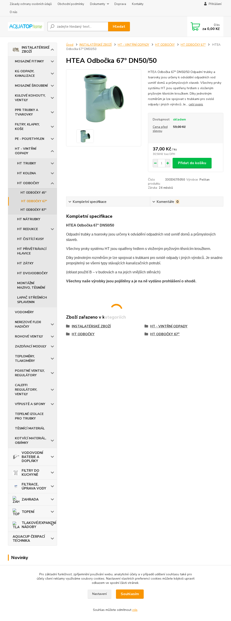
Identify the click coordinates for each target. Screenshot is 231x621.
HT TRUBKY (26, 163)
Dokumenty (97, 4)
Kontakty (137, 4)
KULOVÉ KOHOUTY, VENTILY (30, 97)
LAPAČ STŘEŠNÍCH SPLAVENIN (32, 299)
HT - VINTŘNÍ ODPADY (25, 151)
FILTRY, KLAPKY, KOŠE (27, 126)
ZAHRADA (30, 499)
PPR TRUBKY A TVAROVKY (26, 112)
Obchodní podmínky (71, 4)
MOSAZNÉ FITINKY (29, 61)
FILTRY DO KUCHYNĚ (30, 472)
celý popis (196, 104)
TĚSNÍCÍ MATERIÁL (30, 428)
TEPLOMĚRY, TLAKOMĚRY (25, 358)
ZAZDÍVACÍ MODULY (30, 346)
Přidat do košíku (192, 163)
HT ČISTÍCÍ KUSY (30, 239)
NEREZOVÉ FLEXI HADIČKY (28, 324)
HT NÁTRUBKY (28, 219)
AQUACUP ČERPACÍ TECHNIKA (29, 538)
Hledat (119, 26)
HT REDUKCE (27, 229)
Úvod (69, 45)
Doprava (120, 4)
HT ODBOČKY (28, 183)
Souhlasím (130, 594)
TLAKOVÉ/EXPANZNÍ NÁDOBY (39, 525)
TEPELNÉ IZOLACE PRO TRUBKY (29, 416)
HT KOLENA (26, 173)
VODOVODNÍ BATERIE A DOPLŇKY (32, 457)
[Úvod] (26, 26)
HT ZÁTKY (25, 263)
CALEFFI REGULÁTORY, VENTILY (26, 389)
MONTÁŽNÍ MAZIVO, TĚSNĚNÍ (31, 285)
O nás (13, 12)
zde (134, 610)
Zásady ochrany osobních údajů (31, 4)
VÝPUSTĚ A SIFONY (30, 404)
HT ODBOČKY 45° (33, 193)
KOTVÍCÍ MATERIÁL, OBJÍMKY (30, 440)
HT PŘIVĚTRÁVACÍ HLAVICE (31, 251)
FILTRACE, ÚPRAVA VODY (34, 486)
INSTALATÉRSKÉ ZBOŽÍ (36, 49)
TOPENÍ (28, 512)
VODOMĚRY (24, 312)
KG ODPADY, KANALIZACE (25, 73)
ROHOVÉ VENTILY (29, 336)
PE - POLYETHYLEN (29, 139)
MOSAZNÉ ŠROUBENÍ (31, 86)
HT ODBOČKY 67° (34, 201)
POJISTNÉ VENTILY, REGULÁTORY (30, 373)
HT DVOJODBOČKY (32, 273)
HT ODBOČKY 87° (33, 210)
